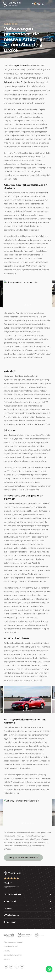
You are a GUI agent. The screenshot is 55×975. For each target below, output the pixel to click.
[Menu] (50, 4)
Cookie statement (11, 946)
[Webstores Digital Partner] (12, 4)
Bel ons (7, 959)
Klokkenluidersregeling (13, 955)
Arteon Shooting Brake (15, 82)
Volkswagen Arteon (17, 65)
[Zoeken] (43, 4)
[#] (6, 967)
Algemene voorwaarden (13, 942)
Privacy (7, 951)
